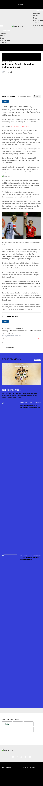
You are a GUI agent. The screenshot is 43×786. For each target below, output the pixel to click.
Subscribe (10, 348)
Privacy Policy (18, 338)
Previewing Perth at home (20, 126)
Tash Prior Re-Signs (11, 390)
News (10, 61)
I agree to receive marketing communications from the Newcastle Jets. (22, 342)
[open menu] (1, 26)
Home (4, 61)
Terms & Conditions (28, 767)
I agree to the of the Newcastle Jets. (21, 338)
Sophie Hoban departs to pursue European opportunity (30, 406)
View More (37, 359)
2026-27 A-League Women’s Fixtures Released (29, 558)
